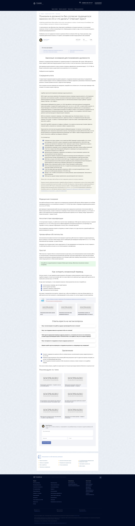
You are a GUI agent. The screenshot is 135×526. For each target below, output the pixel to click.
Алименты (52, 489)
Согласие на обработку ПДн (50, 523)
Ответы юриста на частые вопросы (76, 50)
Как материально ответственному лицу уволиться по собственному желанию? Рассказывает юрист (50, 401)
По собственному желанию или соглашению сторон (86, 461)
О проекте (87, 493)
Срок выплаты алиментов (72, 484)
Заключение (72, 51)
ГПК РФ (34, 503)
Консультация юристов (90, 494)
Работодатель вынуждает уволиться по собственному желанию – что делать (73, 385)
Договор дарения (54, 491)
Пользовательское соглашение (39, 523)
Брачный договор (54, 482)
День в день (82, 466)
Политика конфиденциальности (60, 523)
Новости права (88, 488)
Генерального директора (65, 462)
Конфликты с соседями (37, 493)
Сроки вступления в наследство (74, 485)
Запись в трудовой (44, 462)
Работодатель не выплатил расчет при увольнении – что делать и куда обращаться (50, 417)
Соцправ (39, 3)
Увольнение (53, 499)
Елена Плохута (46, 39)
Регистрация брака (36, 482)
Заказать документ (63, 9)
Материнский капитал (37, 484)
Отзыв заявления (64, 464)
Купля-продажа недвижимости (56, 493)
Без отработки (43, 464)
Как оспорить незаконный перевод (50, 51)
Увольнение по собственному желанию (52, 456)
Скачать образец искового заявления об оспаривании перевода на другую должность (66, 299)
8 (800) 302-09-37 (87, 3)
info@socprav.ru (37, 511)
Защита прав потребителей (55, 495)
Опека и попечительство (55, 484)
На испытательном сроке (65, 460)
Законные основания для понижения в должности (53, 50)
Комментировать (46, 442)
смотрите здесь (76, 515)
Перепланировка (36, 495)
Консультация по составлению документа (54, 301)
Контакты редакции (89, 491)
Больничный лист (54, 497)
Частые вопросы (89, 485)
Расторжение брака (36, 489)
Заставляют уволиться (84, 463)
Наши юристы (70, 9)
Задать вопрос (55, 9)
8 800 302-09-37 (82, 511)
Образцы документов (78, 9)
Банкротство (35, 501)
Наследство (35, 497)
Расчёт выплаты (43, 460)
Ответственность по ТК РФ (38, 499)
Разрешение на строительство (56, 501)
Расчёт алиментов (71, 482)
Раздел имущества (36, 491)
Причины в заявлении (45, 467)
